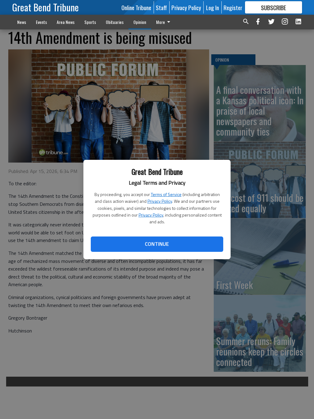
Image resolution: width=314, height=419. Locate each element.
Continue (157, 244)
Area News (66, 22)
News (21, 22)
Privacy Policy (159, 201)
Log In (212, 7)
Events (41, 22)
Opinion (139, 22)
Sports (90, 22)
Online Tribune (136, 7)
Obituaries (115, 22)
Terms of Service (166, 194)
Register (233, 7)
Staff (161, 7)
